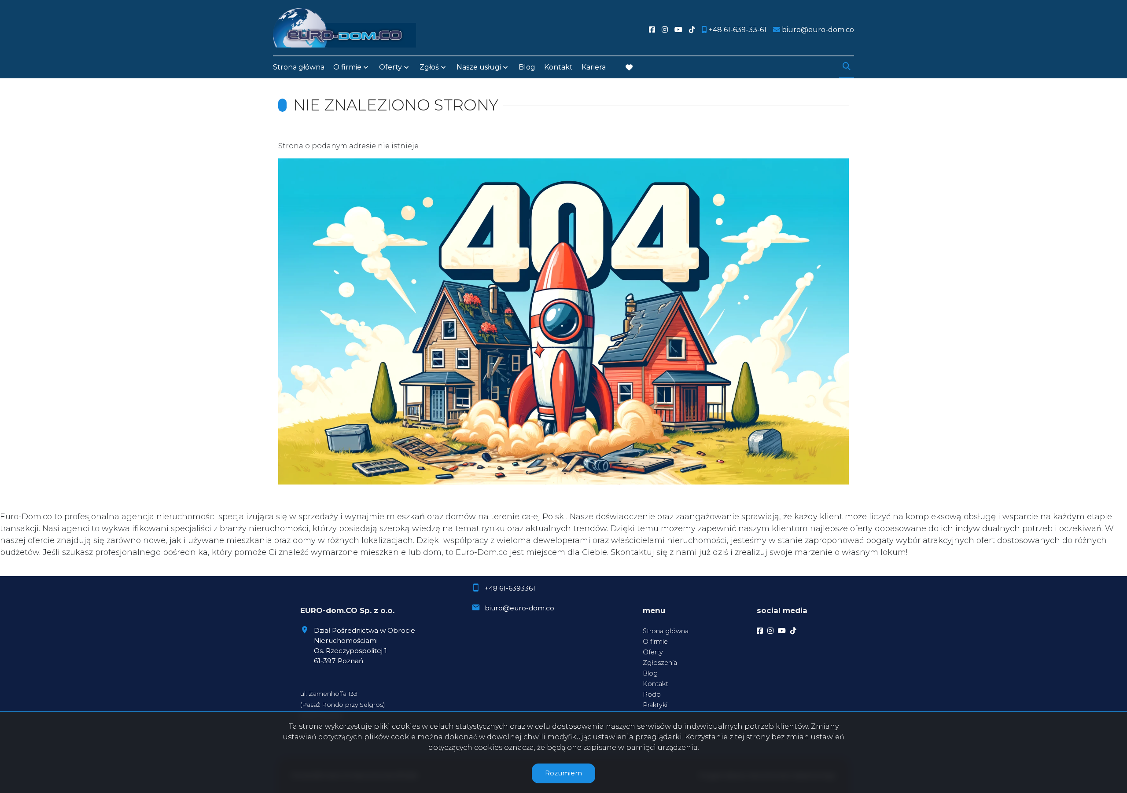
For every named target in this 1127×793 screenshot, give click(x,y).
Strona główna (298, 67)
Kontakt (558, 67)
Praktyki (655, 705)
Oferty (390, 67)
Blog (527, 67)
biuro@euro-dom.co (519, 608)
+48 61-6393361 (510, 588)
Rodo (652, 694)
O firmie (655, 642)
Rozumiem (563, 773)
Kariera (594, 67)
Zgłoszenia (660, 663)
